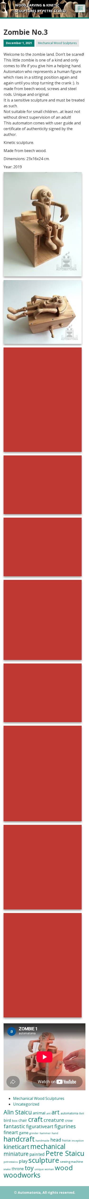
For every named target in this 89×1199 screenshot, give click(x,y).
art (56, 1112)
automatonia (69, 1113)
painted (37, 1154)
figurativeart (39, 1126)
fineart (11, 1132)
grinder (34, 1133)
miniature (16, 1154)
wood (64, 1167)
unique (39, 1169)
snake (7, 1169)
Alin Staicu (18, 1112)
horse (66, 1140)
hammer (45, 1133)
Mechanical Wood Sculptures (57, 43)
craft (35, 1119)
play (23, 1161)
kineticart (16, 1147)
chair (23, 1120)
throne (18, 1168)
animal (39, 1113)
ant (49, 1113)
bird (7, 1120)
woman (49, 1169)
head (55, 1140)
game (23, 1132)
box (15, 1120)
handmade (42, 1140)
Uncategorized (26, 1104)
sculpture (43, 1160)
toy (29, 1168)
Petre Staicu (65, 1153)
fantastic (14, 1126)
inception (78, 1140)
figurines (65, 1126)
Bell (81, 1113)
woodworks (22, 1174)
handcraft (19, 1138)
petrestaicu (11, 1161)
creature (54, 1120)
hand (55, 1133)
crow (69, 1120)
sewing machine (71, 1161)
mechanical (48, 1146)
